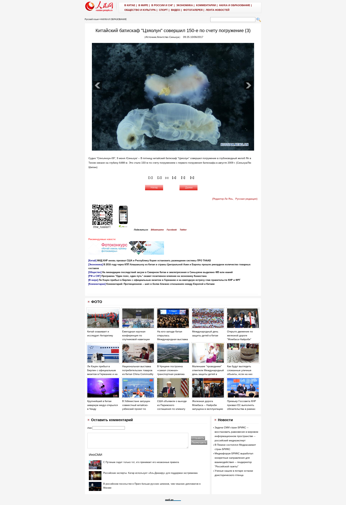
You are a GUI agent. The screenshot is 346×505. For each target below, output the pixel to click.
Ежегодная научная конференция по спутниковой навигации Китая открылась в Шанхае (136, 339)
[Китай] (92, 260)
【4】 (174, 177)
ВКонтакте (157, 230)
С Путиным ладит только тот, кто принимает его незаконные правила (141, 462)
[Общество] (94, 272)
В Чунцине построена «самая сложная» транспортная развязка (171, 370)
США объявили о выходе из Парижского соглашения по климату (172, 405)
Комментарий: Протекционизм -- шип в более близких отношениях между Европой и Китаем (160, 284)
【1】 (150, 177)
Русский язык (91, 19)
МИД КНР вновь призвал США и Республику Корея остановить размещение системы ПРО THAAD (154, 260)
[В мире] (93, 280)
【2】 (159, 177)
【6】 (192, 177)
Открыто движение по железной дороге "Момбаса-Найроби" (240, 335)
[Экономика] (95, 264)
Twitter (183, 230)
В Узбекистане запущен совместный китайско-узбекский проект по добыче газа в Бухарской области (137, 409)
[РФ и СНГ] (94, 276)
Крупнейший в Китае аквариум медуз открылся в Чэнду (102, 405)
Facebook (172, 230)
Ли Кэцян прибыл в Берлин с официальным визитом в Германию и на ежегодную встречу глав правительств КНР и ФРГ (169, 280)
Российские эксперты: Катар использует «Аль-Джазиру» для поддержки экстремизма (150, 473)
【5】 (183, 177)
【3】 (167, 178)
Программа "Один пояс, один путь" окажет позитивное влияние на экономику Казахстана (154, 276)
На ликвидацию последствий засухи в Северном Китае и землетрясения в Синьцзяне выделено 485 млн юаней (167, 272)
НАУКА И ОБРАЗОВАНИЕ (114, 19)
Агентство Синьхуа (168, 37)
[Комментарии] (97, 284)
